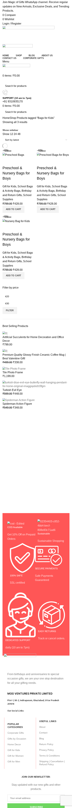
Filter (10, 310)
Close (8, 151)
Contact (43, 732)
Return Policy (46, 744)
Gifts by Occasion (17, 738)
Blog (41, 738)
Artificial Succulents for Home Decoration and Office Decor (33, 339)
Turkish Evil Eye (12, 390)
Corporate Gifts (16, 732)
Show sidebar (10, 130)
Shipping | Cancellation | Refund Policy (52, 763)
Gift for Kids (14, 750)
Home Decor (14, 744)
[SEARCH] (65, 86)
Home (6, 117)
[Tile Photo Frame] (14, 368)
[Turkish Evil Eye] (36, 384)
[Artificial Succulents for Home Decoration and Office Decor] (5, 333)
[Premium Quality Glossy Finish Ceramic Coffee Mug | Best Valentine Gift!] (5, 350)
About (42, 727)
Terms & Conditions (49, 755)
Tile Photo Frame (13, 372)
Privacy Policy (46, 750)
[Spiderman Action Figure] (19, 399)
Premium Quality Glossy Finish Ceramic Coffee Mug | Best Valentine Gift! (34, 356)
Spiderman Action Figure (17, 403)
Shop (13, 117)
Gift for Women (16, 755)
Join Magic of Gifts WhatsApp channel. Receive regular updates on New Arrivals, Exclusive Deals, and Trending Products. (36, 6)
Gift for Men (14, 761)
